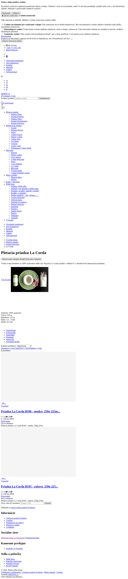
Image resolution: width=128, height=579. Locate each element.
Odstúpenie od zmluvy (15, 523)
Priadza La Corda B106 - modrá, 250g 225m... (30, 411)
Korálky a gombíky (18, 193)
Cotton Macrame (17, 159)
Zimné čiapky (16, 211)
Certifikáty (10, 527)
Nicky (13, 132)
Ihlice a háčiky (12, 175)
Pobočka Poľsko (12, 564)
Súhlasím (16, 13)
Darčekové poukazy (19, 202)
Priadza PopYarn (17, 123)
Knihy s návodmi (13, 182)
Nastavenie (6, 13)
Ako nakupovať (12, 63)
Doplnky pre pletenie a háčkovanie (24, 189)
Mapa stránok (49, 572)
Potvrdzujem (6, 36)
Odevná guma (16, 200)
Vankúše (14, 218)
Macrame (9, 150)
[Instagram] (7, 56)
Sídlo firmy (10, 559)
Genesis (14, 144)
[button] (2, 76)
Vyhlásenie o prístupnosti (11, 572)
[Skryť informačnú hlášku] (71, 39)
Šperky (14, 213)
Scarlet (13, 128)
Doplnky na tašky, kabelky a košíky (25, 191)
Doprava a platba (13, 525)
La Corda (14, 166)
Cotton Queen (16, 135)
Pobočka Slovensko (14, 561)
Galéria (9, 70)
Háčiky (14, 180)
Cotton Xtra (15, 139)
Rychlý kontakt (12, 566)
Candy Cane (16, 146)
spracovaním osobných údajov (23, 508)
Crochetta (15, 141)
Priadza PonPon (17, 117)
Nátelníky (15, 216)
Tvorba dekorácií (17, 198)
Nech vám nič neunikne (10, 503)
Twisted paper (16, 171)
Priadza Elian (16, 114)
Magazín (9, 67)
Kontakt (9, 65)
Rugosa (14, 153)
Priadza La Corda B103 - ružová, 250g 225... (29, 486)
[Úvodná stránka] (8, 96)
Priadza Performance (19, 121)
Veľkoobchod (11, 72)
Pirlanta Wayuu (17, 130)
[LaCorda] (5, 280)
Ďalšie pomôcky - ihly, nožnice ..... (24, 195)
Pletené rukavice (17, 204)
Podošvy (14, 209)
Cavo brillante (16, 164)
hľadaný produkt (7, 98)
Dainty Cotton (16, 137)
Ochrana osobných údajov (16, 518)
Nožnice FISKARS (18, 186)
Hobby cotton (16, 155)
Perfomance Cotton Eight (21, 148)
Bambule (14, 207)
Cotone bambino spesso (20, 173)
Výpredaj (9, 220)
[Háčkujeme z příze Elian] (13, 538)
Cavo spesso (16, 157)
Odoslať (48, 503)
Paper (13, 162)
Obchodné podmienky (15, 61)
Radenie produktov (9, 346)
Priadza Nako (16, 119)
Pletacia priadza (12, 112)
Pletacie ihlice (16, 177)
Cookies (9, 520)
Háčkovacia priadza (14, 126)
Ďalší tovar (10, 184)
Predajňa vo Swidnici (14, 549)
